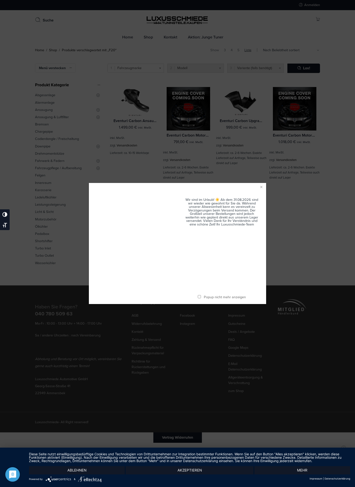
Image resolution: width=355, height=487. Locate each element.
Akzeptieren (190, 470)
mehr (302, 470)
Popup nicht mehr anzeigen (225, 297)
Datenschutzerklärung (337, 478)
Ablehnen (76, 470)
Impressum (316, 478)
